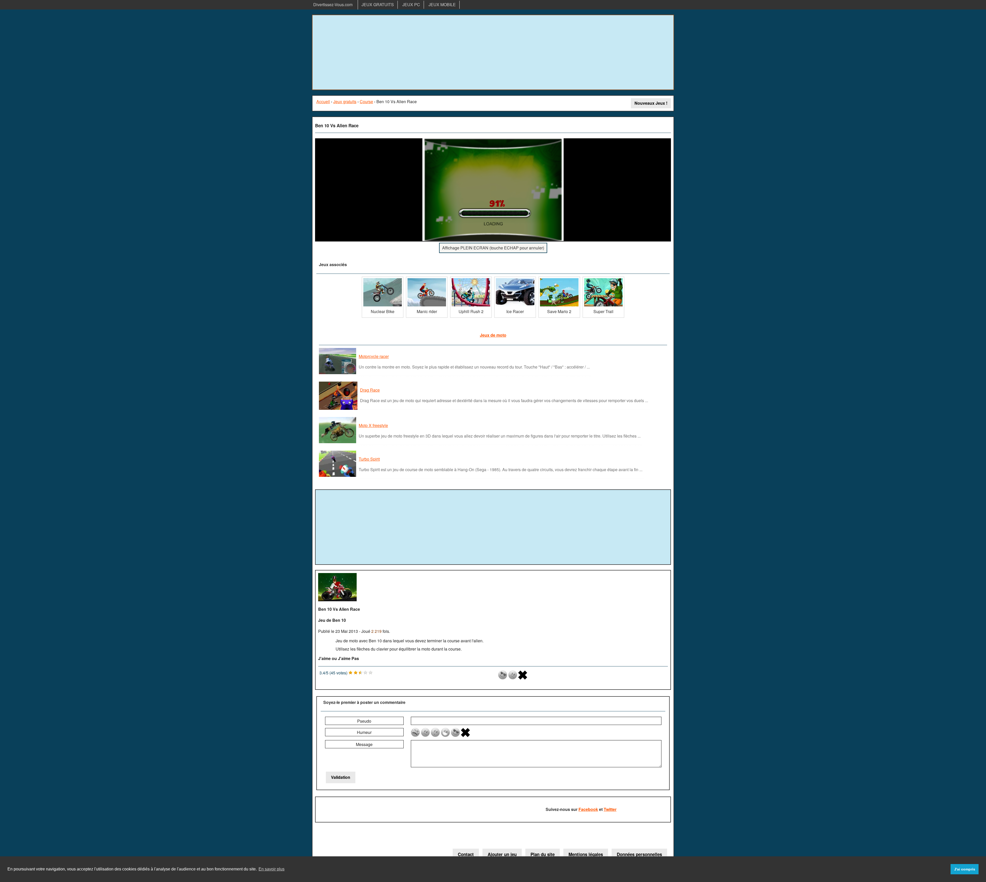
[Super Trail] (603, 279)
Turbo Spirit (369, 459)
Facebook (588, 809)
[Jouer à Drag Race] (339, 409)
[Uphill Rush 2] (471, 279)
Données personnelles (639, 854)
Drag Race (370, 390)
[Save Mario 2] (559, 279)
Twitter (610, 809)
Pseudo (364, 721)
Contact (466, 854)
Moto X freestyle (373, 425)
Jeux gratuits (344, 101)
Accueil (323, 101)
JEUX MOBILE (442, 4)
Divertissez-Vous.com (333, 4)
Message (364, 744)
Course (366, 101)
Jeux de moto (493, 335)
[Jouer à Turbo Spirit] (338, 476)
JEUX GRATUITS (378, 4)
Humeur (364, 732)
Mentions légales (585, 854)
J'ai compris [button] (964, 869)
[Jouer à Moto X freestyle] (338, 443)
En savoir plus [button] (272, 869)
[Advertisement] (493, 52)
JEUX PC (411, 4)
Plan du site (542, 854)
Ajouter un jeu (502, 854)
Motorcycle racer (374, 356)
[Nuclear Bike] (383, 279)
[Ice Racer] (515, 279)
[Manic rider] (427, 279)
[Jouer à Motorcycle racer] (338, 374)
